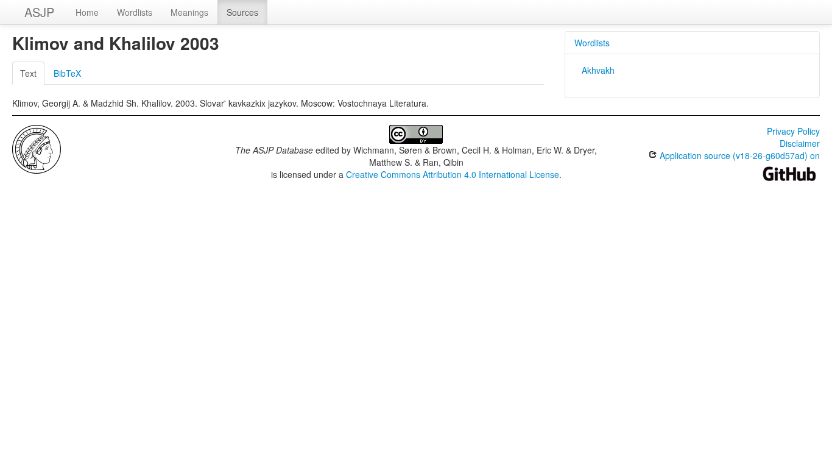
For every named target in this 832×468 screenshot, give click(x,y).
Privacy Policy (793, 131)
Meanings (189, 12)
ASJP (39, 12)
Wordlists (134, 12)
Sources (242, 12)
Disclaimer (800, 143)
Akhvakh (598, 70)
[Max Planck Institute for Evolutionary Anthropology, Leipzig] (36, 148)
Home (87, 12)
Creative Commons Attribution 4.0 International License (452, 174)
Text (28, 73)
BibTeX (67, 73)
